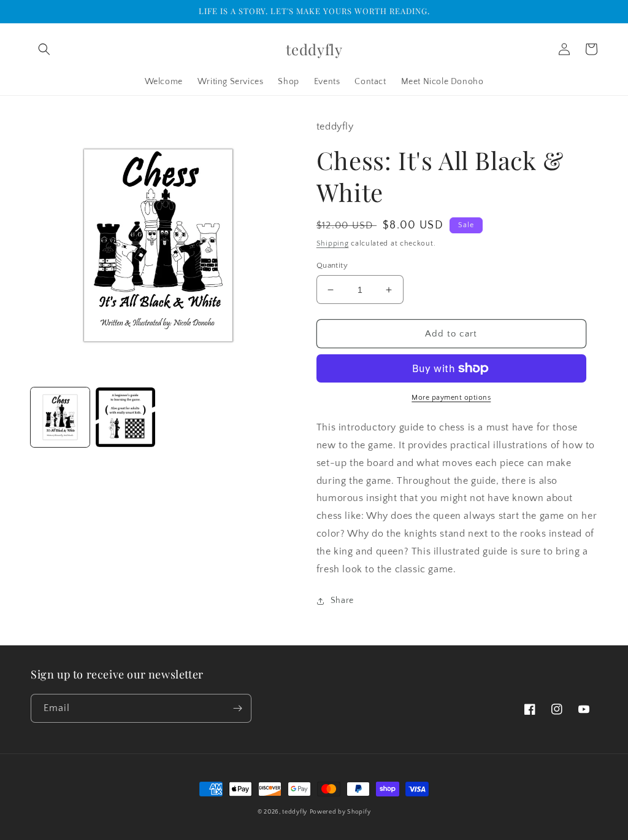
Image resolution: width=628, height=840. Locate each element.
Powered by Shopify (340, 812)
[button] (44, 49)
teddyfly (294, 812)
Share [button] (342, 600)
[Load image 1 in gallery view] (60, 416)
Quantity (332, 265)
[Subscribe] (237, 708)
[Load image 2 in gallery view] (125, 416)
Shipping (332, 243)
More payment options (451, 398)
